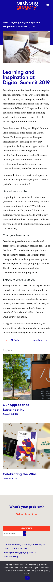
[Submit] (24, 533)
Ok (27, 578)
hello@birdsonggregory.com (19, 553)
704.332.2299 (20, 549)
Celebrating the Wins (19, 474)
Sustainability (11, 557)
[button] (48, 5)
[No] (49, 571)
